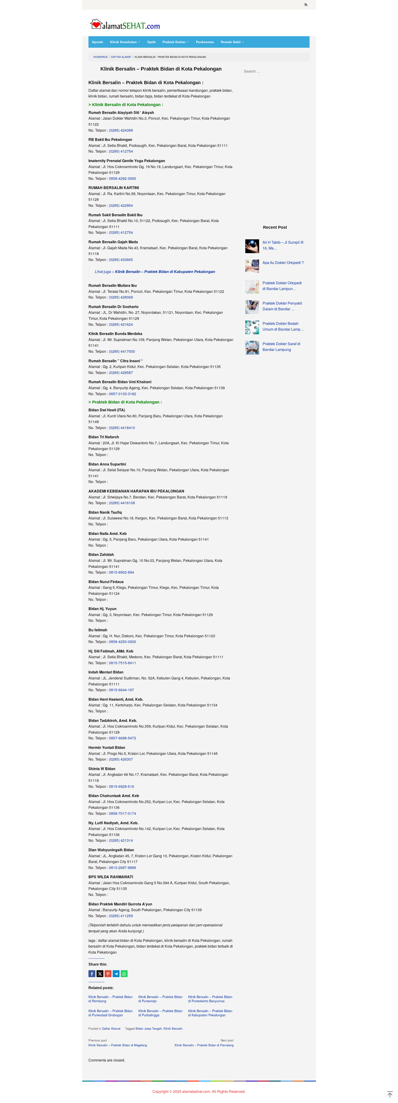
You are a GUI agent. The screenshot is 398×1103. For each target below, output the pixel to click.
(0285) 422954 (121, 205)
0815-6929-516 (121, 786)
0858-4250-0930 (122, 641)
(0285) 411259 (121, 915)
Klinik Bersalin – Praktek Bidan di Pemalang (204, 1042)
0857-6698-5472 (122, 738)
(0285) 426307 (121, 759)
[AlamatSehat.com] (125, 23)
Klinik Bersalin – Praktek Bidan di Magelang (117, 1042)
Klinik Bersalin (173, 1028)
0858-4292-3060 (122, 178)
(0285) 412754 (121, 151)
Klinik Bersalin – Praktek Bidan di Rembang (110, 998)
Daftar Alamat (111, 1028)
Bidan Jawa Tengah (149, 1028)
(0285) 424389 (121, 130)
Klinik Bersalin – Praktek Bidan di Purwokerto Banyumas (210, 998)
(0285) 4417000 (122, 351)
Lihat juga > (155, 271)
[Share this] (91, 973)
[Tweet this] (100, 973)
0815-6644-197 (121, 689)
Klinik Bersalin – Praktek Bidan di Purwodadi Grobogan (110, 1012)
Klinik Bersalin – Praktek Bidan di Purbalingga (160, 1012)
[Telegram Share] (116, 973)
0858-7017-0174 (122, 813)
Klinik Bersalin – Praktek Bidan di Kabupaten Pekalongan (210, 1012)
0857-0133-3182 (122, 393)
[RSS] (306, 5)
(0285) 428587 (121, 372)
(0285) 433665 (121, 259)
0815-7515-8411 (122, 662)
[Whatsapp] (124, 973)
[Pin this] (108, 973)
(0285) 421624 (121, 324)
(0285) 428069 (121, 297)
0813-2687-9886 (122, 867)
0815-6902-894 (121, 572)
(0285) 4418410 (122, 427)
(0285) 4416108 (122, 502)
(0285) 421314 (121, 840)
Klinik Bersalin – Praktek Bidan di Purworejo (160, 998)
